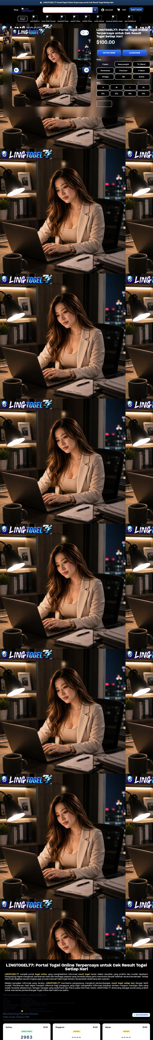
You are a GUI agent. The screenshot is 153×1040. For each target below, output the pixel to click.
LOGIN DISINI (134, 53)
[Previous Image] (16, 70)
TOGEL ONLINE (99, 21)
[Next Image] (86, 70)
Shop (16, 10)
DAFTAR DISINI (109, 53)
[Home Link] (30, 10)
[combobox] (68, 10)
